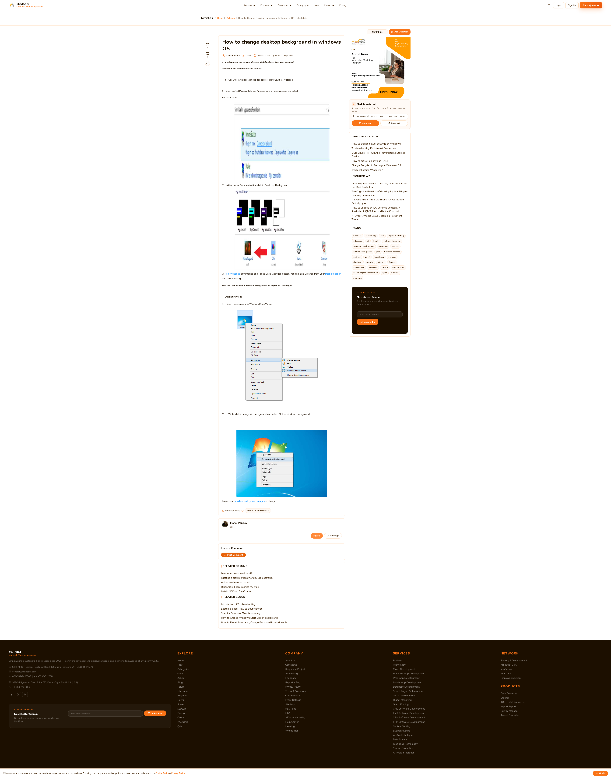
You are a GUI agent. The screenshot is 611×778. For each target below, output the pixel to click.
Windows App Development (409, 673)
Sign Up (572, 5)
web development (392, 241)
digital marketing (396, 235)
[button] (207, 46)
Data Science (400, 739)
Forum (180, 686)
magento (357, 278)
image (328, 274)
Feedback (290, 678)
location (337, 274)
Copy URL (366, 123)
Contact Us (291, 664)
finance (392, 262)
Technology (399, 664)
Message (334, 535)
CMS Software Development (409, 708)
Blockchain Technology (405, 744)
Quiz (179, 726)
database (357, 262)
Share (180, 704)
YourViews (506, 669)
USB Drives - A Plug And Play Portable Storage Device (378, 154)
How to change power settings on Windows (376, 144)
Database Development (406, 686)
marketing (383, 246)
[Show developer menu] (290, 5)
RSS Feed (290, 708)
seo (382, 235)
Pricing (342, 5)
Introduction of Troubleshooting (238, 604)
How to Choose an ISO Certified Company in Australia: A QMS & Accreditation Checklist (376, 209)
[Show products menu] (271, 5)
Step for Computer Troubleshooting (240, 613)
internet (381, 262)
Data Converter (509, 693)
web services (398, 267)
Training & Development (514, 660)
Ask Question (401, 31)
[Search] (549, 5)
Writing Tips (291, 730)
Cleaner (505, 697)
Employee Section (511, 678)
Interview (182, 691)
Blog (180, 682)
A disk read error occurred (235, 582)
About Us (290, 660)
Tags (180, 664)
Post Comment (235, 555)
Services (247, 5)
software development (363, 246)
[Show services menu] (254, 5)
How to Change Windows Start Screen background (249, 618)
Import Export (508, 706)
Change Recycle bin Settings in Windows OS (376, 165)
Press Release (293, 700)
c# (368, 241)
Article (181, 678)
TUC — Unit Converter (513, 702)
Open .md (395, 123)
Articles (231, 18)
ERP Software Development (409, 722)
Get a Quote (589, 5)
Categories (183, 669)
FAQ (287, 713)
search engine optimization (365, 272)
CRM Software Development (409, 717)
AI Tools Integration (403, 752)
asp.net (395, 246)
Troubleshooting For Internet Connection (374, 148)
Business (398, 660)
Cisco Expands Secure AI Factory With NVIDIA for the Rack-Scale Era (379, 185)
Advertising (291, 673)
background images (254, 501)
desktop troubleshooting (258, 510)
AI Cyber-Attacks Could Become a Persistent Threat (377, 217)
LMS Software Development (409, 713)
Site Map (290, 704)
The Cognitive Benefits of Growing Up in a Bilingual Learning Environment (380, 193)
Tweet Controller (510, 715)
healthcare (379, 257)
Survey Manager (509, 711)
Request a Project (295, 669)
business (357, 235)
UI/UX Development (404, 695)
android (357, 257)
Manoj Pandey (233, 55)
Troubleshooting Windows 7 (367, 170)
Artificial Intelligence (404, 735)
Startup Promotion (403, 748)
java (378, 251)
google (369, 262)
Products (264, 5)
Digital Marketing (402, 700)
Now (229, 274)
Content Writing (401, 726)
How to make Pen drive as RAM (370, 161)
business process (392, 251)
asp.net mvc (358, 267)
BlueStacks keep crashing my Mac (240, 587)
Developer (283, 5)
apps (384, 272)
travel (367, 257)
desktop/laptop (232, 510)
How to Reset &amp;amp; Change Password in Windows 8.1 (255, 622)
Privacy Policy (293, 686)
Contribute (377, 32)
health (376, 241)
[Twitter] (18, 694)
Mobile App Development (407, 682)
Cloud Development (404, 669)
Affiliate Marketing (295, 717)
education (357, 241)
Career (327, 5)
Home (220, 18)
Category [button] (301, 5)
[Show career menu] (333, 5)
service (385, 267)
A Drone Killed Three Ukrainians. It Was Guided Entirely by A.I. (378, 201)
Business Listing (401, 730)
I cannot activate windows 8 (236, 573)
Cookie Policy (292, 695)
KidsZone (506, 673)
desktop (238, 501)
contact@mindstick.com (24, 671)
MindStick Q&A (509, 664)
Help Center (292, 722)
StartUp (181, 708)
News (180, 700)
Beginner (182, 695)
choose (236, 274)
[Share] (207, 63)
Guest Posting (401, 704)
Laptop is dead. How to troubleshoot (241, 609)
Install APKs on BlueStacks (236, 591)
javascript (373, 267)
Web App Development (406, 678)
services (392, 257)
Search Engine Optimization (408, 691)
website (395, 272)
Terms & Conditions (295, 691)
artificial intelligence (362, 251)
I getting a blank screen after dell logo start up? (247, 578)
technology (371, 235)
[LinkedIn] (25, 694)
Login (558, 5)
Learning (290, 726)
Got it (602, 773)
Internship (182, 722)
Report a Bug (292, 682)
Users (316, 5)
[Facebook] (11, 694)
